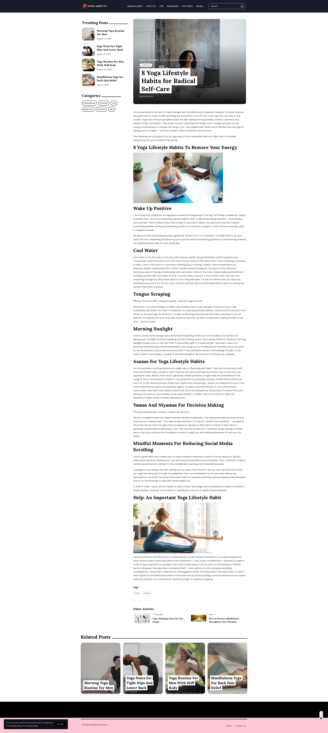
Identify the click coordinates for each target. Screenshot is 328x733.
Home (143, 60)
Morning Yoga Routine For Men (110, 32)
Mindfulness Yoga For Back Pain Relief (110, 78)
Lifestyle (152, 60)
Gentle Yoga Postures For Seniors (57, 710)
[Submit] (243, 6)
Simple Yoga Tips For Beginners (145, 710)
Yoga (136, 593)
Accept (60, 724)
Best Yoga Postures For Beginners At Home (244, 710)
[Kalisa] (95, 6)
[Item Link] (88, 34)
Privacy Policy (16, 726)
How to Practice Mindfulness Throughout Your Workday (224, 620)
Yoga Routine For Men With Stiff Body (110, 63)
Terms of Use (32, 726)
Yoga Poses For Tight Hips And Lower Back (110, 48)
